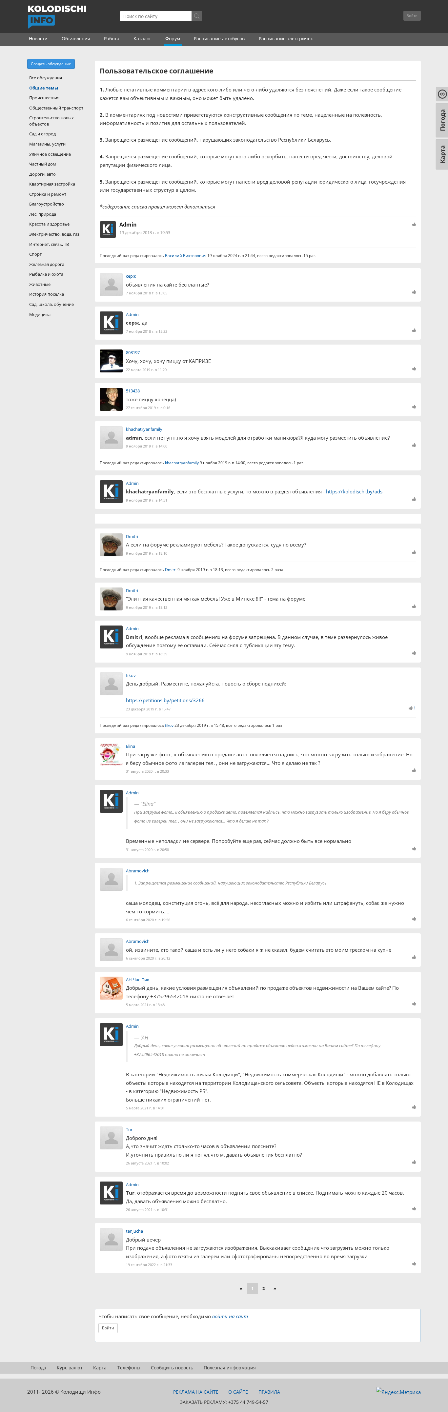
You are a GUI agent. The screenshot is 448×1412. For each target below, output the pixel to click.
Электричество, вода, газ (54, 234)
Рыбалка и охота (46, 274)
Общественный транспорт (56, 108)
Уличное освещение (50, 154)
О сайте (238, 1392)
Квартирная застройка (52, 184)
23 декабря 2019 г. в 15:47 (148, 708)
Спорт (35, 254)
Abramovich (138, 871)
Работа (111, 38)
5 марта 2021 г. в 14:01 (145, 1107)
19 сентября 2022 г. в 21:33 (149, 1264)
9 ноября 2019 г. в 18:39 (146, 653)
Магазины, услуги (47, 144)
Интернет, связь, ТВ (49, 244)
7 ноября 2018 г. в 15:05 (146, 292)
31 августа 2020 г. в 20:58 (147, 849)
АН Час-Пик (137, 980)
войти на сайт (230, 1316)
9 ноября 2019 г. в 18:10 (146, 553)
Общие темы (43, 88)
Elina (130, 746)
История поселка (46, 294)
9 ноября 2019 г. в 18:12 (146, 607)
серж (131, 276)
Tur (129, 1129)
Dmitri (132, 536)
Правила (269, 1392)
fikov (131, 675)
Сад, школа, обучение (51, 304)
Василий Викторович (185, 255)
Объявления (76, 38)
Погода (38, 1367)
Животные (40, 284)
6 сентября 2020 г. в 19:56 (148, 919)
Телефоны (128, 1367)
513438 (133, 391)
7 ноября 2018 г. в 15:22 (146, 331)
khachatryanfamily (144, 429)
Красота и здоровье (49, 224)
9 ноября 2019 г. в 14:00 (146, 446)
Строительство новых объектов (51, 121)
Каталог (142, 38)
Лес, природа (42, 214)
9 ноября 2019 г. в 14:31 (146, 500)
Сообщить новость (172, 1367)
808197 (133, 352)
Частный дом (42, 164)
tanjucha (134, 1231)
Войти (412, 15)
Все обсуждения (45, 78)
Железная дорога (46, 264)
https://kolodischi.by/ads (354, 491)
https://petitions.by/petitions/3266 (165, 700)
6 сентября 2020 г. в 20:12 (148, 958)
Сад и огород (42, 134)
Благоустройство (46, 204)
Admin (128, 224)
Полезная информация (230, 1367)
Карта (100, 1367)
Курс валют (70, 1367)
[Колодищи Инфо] (57, 17)
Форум (172, 38)
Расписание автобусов (219, 38)
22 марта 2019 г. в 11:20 (146, 369)
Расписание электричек (286, 38)
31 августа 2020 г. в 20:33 (147, 771)
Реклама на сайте (195, 1392)
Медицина (40, 314)
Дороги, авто (42, 174)
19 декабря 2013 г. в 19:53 (144, 232)
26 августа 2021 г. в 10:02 (147, 1163)
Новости (38, 38)
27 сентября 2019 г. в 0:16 (148, 407)
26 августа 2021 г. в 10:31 (147, 1209)
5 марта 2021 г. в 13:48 (145, 1004)
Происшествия (44, 98)
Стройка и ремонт (47, 194)
